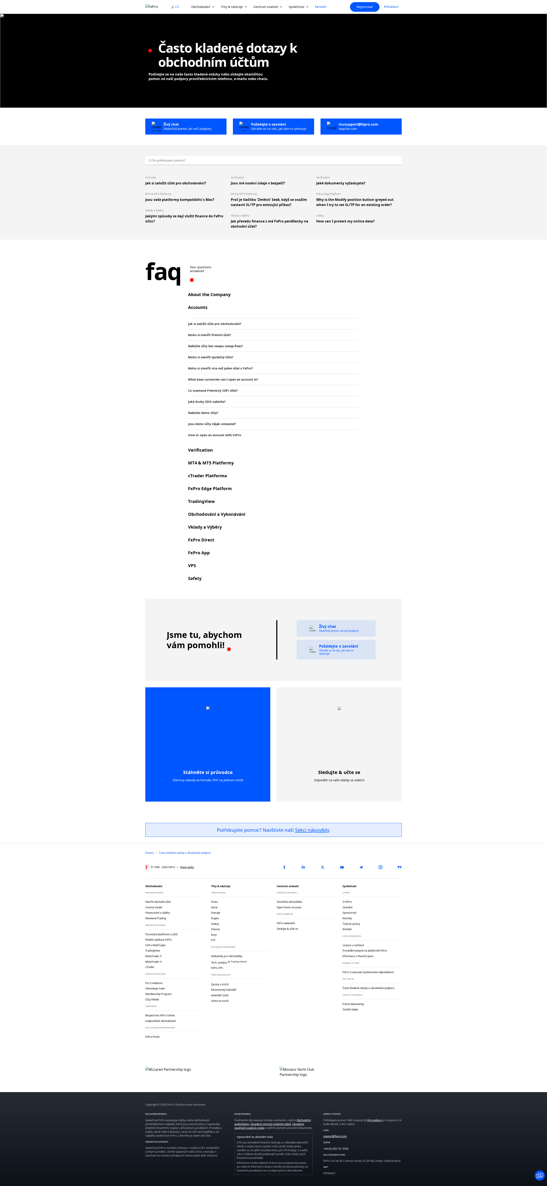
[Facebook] (284, 867)
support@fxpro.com (335, 1136)
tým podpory (374, 1120)
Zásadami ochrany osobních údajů (270, 1124)
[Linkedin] (303, 867)
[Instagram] (380, 867)
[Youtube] (342, 867)
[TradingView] (399, 867)
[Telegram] (361, 867)
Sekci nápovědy (312, 830)
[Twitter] (323, 867)
